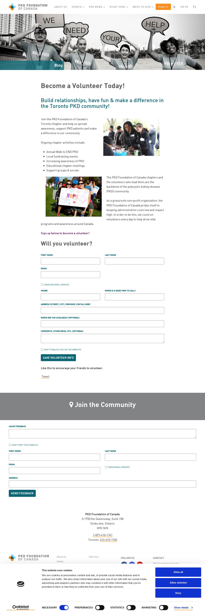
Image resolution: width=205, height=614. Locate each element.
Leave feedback (17, 426)
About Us (60, 6)
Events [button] (77, 6)
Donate (163, 6)
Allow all (178, 572)
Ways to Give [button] (142, 6)
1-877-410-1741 (102, 535)
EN (182, 6)
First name (47, 255)
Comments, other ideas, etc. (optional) (62, 331)
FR (186, 6)
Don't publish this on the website (62, 349)
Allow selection (178, 582)
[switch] (99, 607)
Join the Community (105, 404)
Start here (94, 556)
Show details (181, 607)
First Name (15, 451)
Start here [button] (118, 6)
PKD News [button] (96, 6)
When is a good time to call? (120, 291)
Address (13, 478)
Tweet (45, 376)
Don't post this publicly (25, 445)
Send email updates (119, 467)
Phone (44, 291)
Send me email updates (56, 284)
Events (60, 561)
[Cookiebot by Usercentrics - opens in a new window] (21, 607)
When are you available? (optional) (60, 318)
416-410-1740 (108, 539)
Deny (178, 593)
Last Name (110, 451)
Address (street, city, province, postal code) (65, 304)
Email (44, 269)
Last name (110, 255)
